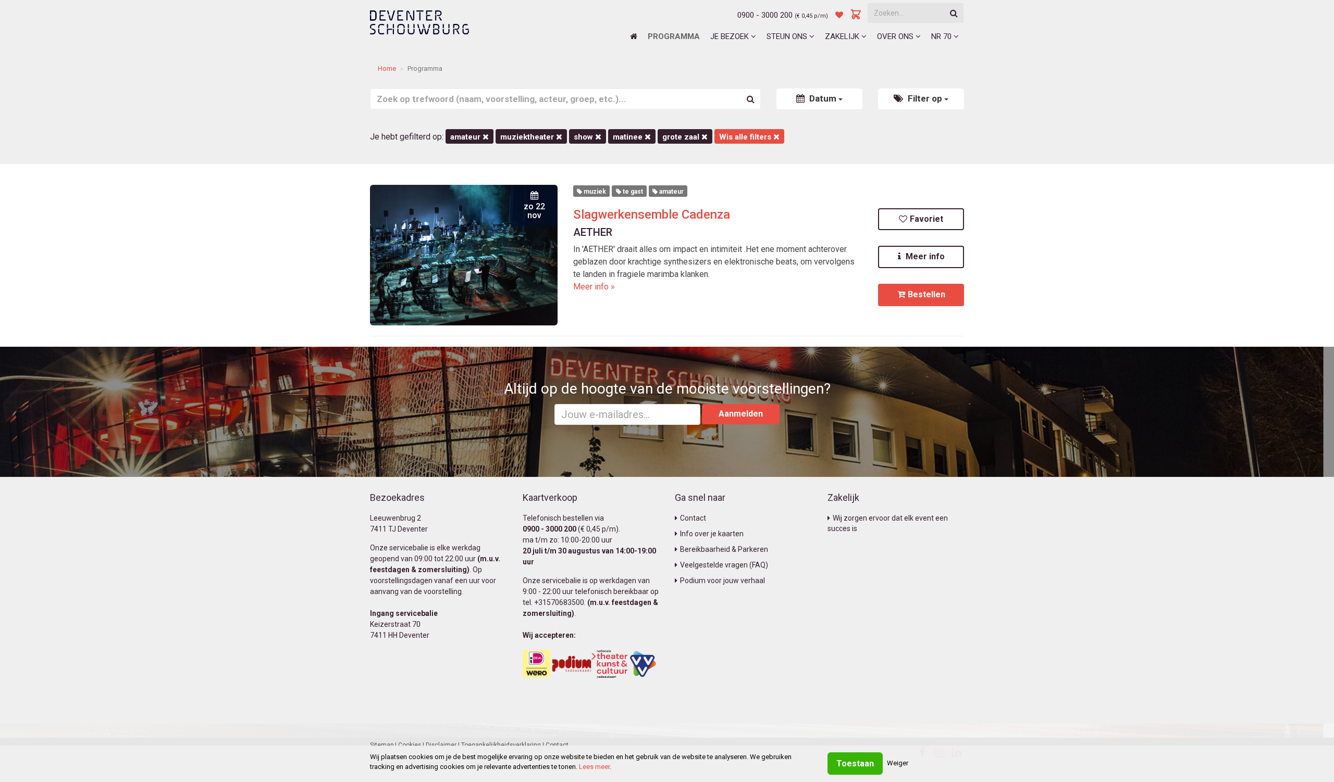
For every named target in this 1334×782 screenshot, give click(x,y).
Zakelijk (843, 36)
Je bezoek (730, 36)
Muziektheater (528, 137)
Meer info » (594, 287)
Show (584, 137)
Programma (674, 36)
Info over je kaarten (712, 533)
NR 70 (942, 36)
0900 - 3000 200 (765, 15)
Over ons (896, 36)
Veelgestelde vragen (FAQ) (724, 565)
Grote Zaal (681, 137)
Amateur (466, 137)
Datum (822, 98)
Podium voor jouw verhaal (722, 580)
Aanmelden (741, 414)
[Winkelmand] (856, 15)
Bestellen (926, 294)
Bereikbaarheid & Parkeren (724, 549)
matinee (629, 137)
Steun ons (788, 36)
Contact (693, 518)
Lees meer (594, 767)
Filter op (925, 98)
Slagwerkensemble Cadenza (651, 214)
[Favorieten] (839, 15)
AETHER (592, 232)
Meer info (924, 256)
